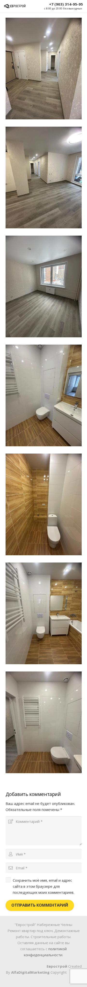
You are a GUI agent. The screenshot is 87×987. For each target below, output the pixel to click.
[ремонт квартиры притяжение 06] (44, 286)
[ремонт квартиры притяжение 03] (44, 68)
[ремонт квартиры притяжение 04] (44, 613)
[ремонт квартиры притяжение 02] (44, 395)
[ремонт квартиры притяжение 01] (44, 722)
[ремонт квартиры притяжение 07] (44, 177)
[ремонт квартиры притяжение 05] (44, 504)
